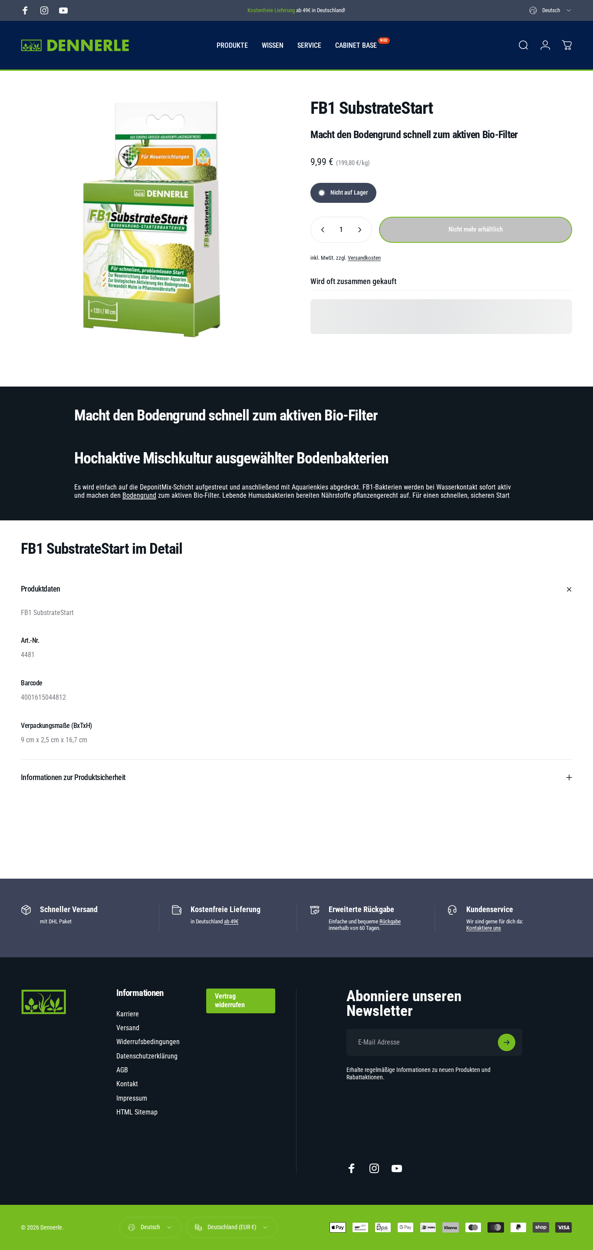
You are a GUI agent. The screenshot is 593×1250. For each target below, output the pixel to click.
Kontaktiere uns (483, 928)
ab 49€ (231, 921)
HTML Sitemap (137, 1112)
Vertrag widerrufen (230, 1000)
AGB (122, 1070)
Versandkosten (364, 258)
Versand (127, 1028)
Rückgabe (390, 921)
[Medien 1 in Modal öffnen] (152, 219)
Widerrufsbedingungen (148, 1042)
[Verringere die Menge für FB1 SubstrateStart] (321, 229)
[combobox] (550, 10)
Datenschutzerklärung (147, 1056)
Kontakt (127, 1084)
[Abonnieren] (506, 1042)
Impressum (131, 1098)
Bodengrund (139, 495)
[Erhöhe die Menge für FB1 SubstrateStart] (362, 229)
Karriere (127, 1014)
